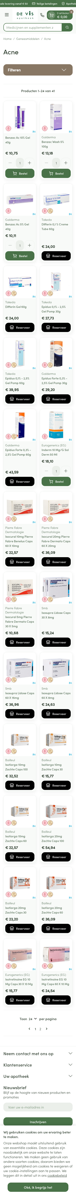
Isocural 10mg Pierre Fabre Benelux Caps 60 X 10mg (19, 541)
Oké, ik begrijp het (38, 1187)
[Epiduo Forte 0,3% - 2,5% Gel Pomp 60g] (20, 425)
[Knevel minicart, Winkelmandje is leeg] (51, 15)
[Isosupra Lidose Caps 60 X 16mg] (20, 668)
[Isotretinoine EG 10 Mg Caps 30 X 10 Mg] (20, 955)
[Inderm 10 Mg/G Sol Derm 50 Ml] (56, 425)
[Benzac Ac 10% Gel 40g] (20, 117)
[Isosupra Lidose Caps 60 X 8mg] (56, 668)
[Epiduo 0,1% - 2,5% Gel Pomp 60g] (20, 353)
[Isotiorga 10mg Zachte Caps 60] (20, 811)
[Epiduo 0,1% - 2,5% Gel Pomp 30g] (56, 282)
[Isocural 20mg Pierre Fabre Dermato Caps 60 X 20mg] (56, 507)
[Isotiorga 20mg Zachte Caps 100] (56, 811)
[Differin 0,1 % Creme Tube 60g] (56, 199)
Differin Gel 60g (16, 307)
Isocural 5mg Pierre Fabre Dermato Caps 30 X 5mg (19, 621)
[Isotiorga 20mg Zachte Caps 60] (56, 883)
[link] (30, 1029)
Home (7, 39)
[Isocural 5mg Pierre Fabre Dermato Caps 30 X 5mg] (20, 588)
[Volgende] (46, 1029)
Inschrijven (38, 1121)
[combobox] (32, 27)
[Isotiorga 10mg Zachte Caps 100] (20, 740)
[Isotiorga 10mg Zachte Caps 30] (56, 740)
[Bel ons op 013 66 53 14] (42, 15)
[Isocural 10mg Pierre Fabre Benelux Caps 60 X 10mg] (20, 507)
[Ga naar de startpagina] (25, 15)
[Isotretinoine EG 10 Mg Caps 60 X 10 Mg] (56, 955)
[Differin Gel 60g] (20, 282)
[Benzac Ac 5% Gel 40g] (20, 199)
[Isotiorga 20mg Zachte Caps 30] (20, 883)
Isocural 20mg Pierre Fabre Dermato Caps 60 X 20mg (56, 541)
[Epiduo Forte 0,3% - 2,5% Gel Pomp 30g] (56, 353)
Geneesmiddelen (27, 39)
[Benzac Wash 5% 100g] (56, 117)
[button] (38, 70)
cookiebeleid (57, 1175)
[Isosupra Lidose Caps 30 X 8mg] (56, 588)
